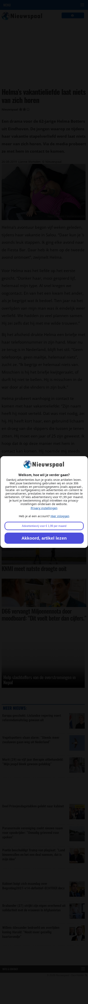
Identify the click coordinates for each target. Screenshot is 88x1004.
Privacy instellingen (44, 508)
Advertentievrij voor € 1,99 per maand (44, 525)
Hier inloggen (60, 516)
